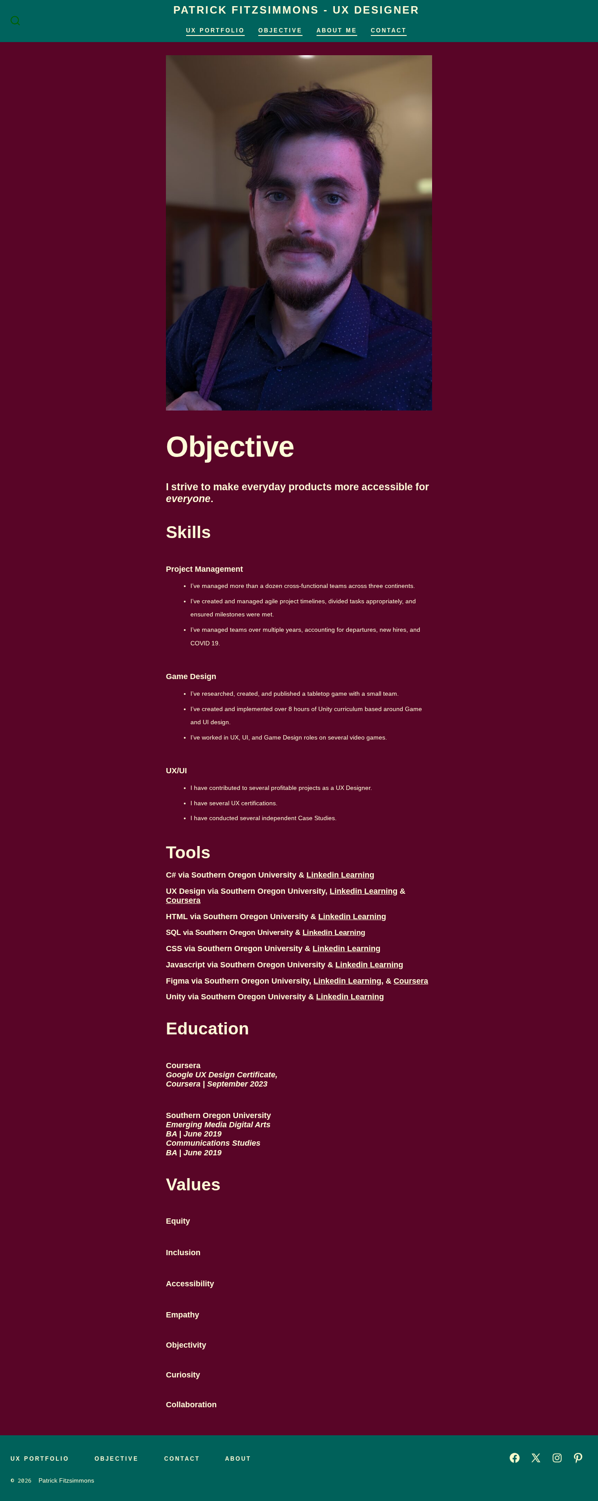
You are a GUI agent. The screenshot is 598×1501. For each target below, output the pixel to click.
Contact (389, 30)
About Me (337, 30)
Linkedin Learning (340, 875)
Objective (280, 30)
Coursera (183, 900)
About (238, 1458)
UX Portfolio (215, 30)
